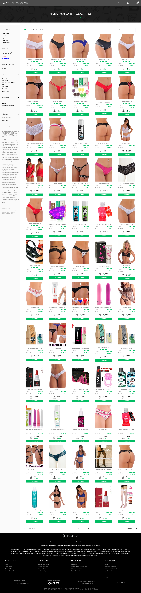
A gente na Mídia (109, 571)
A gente (106, 564)
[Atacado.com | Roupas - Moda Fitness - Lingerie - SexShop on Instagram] (120, 582)
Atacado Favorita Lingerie (8, 101)
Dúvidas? (7, 564)
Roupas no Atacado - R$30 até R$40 (8, 83)
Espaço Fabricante (75, 571)
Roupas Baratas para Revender (85, 545)
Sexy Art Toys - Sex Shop (8, 105)
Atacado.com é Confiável (111, 568)
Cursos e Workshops (43, 568)
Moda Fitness (61, 545)
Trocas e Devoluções (10, 571)
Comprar (35, 72)
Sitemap (107, 577)
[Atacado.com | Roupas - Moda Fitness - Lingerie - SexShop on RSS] (125, 582)
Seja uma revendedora (110, 566)
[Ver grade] (25, 30)
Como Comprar (8, 566)
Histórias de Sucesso (43, 566)
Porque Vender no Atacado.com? (79, 566)
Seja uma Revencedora (43, 564)
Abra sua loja (74, 564)
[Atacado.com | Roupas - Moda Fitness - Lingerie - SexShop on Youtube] (122, 582)
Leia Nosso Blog (42, 571)
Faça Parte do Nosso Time (111, 573)
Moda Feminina (68, 545)
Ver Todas (4, 68)
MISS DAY (4, 103)
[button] (57, 61)
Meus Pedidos (8, 568)
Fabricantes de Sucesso (77, 568)
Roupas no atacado (6, 117)
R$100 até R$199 (5, 91)
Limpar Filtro (5, 108)
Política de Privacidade (110, 575)
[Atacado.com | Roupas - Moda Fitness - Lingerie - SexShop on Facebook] (118, 582)
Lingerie (75, 545)
